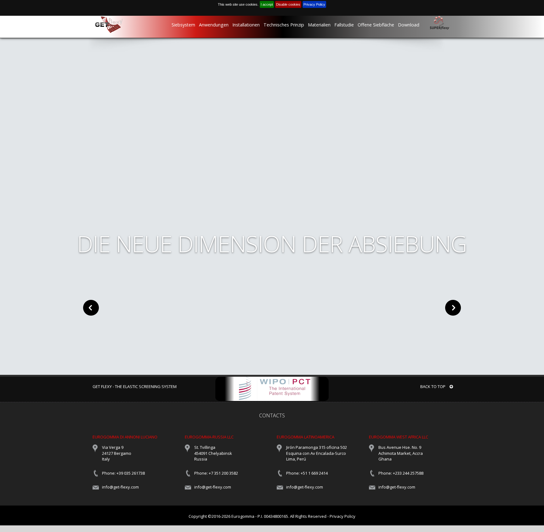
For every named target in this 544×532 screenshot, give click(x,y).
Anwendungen (214, 25)
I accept (267, 4)
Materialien (319, 25)
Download (408, 25)
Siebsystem (183, 25)
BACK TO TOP (433, 386)
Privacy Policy (314, 4)
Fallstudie (344, 25)
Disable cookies (288, 4)
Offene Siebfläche (376, 25)
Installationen (246, 25)
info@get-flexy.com (120, 487)
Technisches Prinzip (284, 25)
